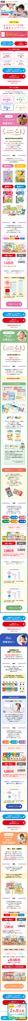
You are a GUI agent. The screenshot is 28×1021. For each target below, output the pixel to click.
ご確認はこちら (16, 555)
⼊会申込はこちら (14, 76)
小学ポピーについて (14, 608)
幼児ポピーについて (14, 304)
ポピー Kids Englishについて (13, 986)
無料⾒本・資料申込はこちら (14, 70)
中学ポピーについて (14, 806)
